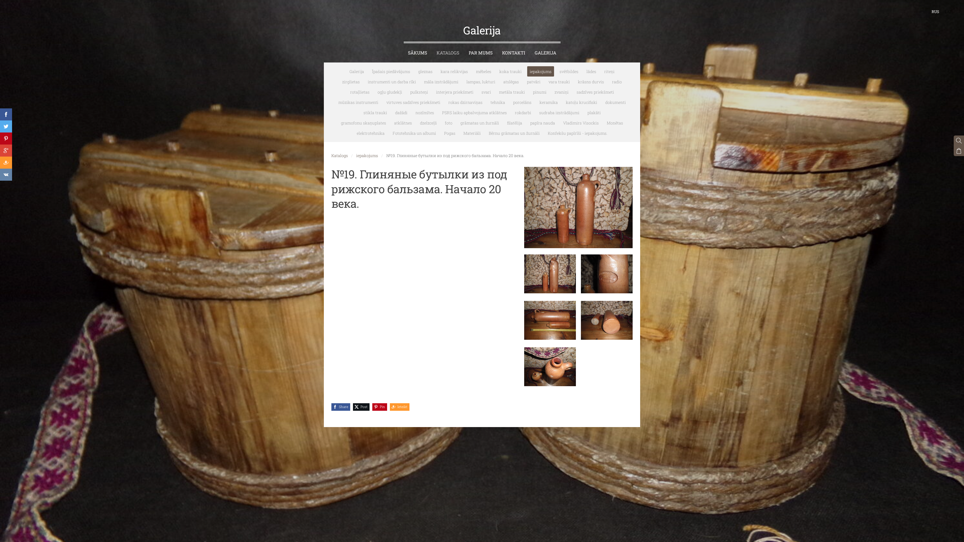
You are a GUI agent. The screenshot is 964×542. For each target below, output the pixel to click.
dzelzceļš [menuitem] (428, 122)
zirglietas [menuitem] (351, 81)
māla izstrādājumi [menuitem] (441, 81)
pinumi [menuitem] (540, 92)
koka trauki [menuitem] (510, 71)
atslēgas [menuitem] (511, 81)
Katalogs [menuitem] (448, 53)
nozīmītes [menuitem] (424, 112)
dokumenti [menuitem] (615, 102)
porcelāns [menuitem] (522, 102)
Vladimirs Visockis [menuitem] (581, 122)
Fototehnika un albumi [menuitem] (414, 133)
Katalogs (339, 155)
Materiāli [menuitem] (472, 133)
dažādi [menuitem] (401, 112)
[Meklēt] (959, 141)
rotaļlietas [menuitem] (360, 92)
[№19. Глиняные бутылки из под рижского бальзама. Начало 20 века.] (550, 274)
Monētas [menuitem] (615, 122)
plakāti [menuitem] (594, 112)
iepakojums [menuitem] (541, 71)
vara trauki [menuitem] (559, 81)
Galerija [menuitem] (545, 53)
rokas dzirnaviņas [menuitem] (465, 102)
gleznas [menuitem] (425, 71)
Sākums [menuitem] (417, 53)
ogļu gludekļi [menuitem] (390, 92)
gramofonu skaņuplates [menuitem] (363, 122)
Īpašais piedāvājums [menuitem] (391, 71)
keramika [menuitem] (548, 102)
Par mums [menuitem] (481, 53)
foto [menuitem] (448, 122)
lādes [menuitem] (591, 71)
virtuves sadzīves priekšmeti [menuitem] (413, 102)
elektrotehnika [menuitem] (371, 133)
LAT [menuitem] (948, 11)
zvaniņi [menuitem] (562, 92)
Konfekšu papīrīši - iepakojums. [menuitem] (578, 133)
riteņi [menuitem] (609, 71)
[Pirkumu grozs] (959, 151)
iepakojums (367, 155)
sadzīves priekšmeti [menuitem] (595, 92)
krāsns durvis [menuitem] (591, 81)
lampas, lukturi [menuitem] (480, 81)
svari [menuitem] (486, 92)
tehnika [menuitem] (498, 102)
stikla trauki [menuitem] (375, 112)
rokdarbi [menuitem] (523, 112)
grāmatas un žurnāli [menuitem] (479, 122)
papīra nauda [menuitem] (542, 122)
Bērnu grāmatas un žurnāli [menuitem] (514, 133)
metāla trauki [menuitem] (512, 92)
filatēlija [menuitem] (514, 122)
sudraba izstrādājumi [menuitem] (559, 112)
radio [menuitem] (617, 81)
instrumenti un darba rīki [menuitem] (392, 81)
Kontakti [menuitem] (513, 53)
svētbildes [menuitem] (569, 71)
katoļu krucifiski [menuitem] (581, 102)
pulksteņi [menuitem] (419, 92)
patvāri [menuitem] (533, 81)
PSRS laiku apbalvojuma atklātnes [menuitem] (474, 112)
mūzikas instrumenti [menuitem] (358, 102)
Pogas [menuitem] (449, 133)
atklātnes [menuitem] (403, 122)
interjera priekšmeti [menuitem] (454, 92)
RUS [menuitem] (935, 11)
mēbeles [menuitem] (483, 71)
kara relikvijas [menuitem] (454, 71)
